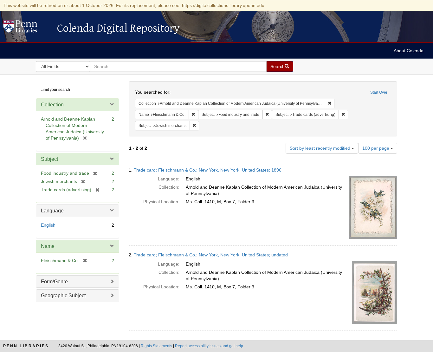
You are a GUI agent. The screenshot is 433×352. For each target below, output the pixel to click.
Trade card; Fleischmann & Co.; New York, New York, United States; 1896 (207, 170)
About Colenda (408, 50)
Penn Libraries (26, 346)
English (48, 225)
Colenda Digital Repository (27, 28)
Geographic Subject (63, 295)
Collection (52, 104)
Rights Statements (156, 346)
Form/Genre (54, 281)
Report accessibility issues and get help (209, 346)
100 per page (376, 148)
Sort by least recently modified (321, 148)
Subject (49, 159)
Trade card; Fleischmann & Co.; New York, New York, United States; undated (211, 254)
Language (52, 210)
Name (48, 246)
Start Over (378, 92)
